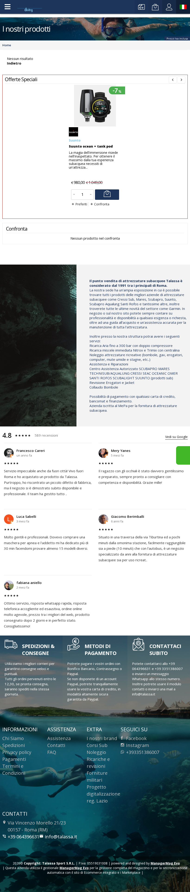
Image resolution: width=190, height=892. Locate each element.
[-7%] (95, 125)
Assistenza (59, 738)
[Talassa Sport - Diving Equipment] (30, 7)
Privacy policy (16, 752)
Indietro (14, 63)
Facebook (136, 738)
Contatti (56, 745)
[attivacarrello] (107, 194)
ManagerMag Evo (165, 863)
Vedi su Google (176, 437)
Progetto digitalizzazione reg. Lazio (103, 794)
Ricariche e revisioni (98, 762)
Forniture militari (97, 776)
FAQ (51, 752)
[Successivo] (181, 79)
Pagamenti (14, 759)
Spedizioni (13, 745)
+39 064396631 (23, 836)
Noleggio (96, 752)
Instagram (137, 745)
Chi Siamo (13, 738)
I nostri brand (102, 738)
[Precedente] (173, 79)
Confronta (101, 204)
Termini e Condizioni (13, 769)
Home (6, 45)
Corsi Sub (97, 745)
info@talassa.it (61, 836)
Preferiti (81, 204)
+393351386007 (142, 752)
